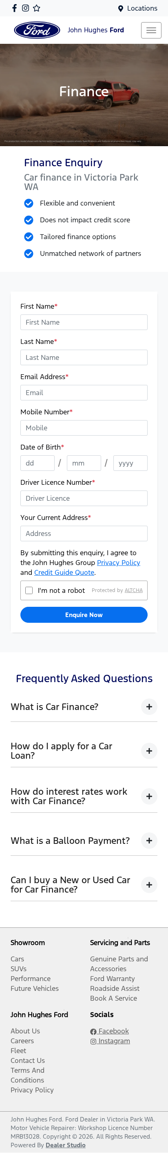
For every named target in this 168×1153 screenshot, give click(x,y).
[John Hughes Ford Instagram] (27, 8)
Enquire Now (84, 615)
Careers (22, 1040)
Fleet (18, 1050)
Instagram (113, 1040)
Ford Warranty (112, 978)
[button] (151, 30)
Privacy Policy (118, 562)
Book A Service (113, 998)
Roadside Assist (114, 988)
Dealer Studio (66, 1145)
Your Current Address (55, 517)
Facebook (113, 1030)
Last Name (38, 341)
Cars (17, 958)
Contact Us (28, 1060)
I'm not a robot (61, 590)
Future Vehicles (35, 988)
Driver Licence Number (57, 482)
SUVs (19, 968)
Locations (142, 8)
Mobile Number (46, 411)
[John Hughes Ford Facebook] (16, 8)
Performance (31, 978)
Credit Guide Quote (64, 572)
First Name (39, 306)
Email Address (44, 376)
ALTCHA (134, 590)
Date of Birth (42, 447)
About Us (25, 1030)
